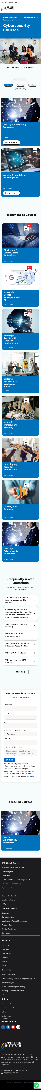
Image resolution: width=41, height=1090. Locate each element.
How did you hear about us (15, 731)
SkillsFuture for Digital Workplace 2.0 (16, 880)
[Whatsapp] (36, 1085)
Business (5, 913)
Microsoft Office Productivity (13, 868)
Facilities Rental (8, 1008)
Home (5, 17)
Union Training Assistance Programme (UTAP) (19, 979)
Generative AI (7, 876)
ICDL (4, 904)
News (4, 966)
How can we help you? (14, 747)
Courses (13, 17)
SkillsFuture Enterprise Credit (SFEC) (15, 987)
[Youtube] (13, 1027)
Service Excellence (9, 929)
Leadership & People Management (14, 921)
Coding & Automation (10, 896)
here (32, 776)
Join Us (4, 962)
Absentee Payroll (8, 983)
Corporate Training (9, 1004)
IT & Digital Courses (27, 17)
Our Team (5, 949)
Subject (7, 739)
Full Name (8, 705)
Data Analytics (7, 872)
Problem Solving (8, 925)
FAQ (3, 995)
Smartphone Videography (11, 884)
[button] (20, 67)
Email (6, 722)
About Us (5, 945)
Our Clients (6, 957)
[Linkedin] (8, 1027)
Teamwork (6, 933)
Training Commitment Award (13, 991)
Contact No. (9, 713)
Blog (4, 1012)
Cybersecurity (7, 888)
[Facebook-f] (3, 1027)
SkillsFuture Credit (9, 975)
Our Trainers (6, 953)
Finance (5, 892)
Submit (9, 760)
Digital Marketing (8, 900)
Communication (8, 917)
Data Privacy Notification (7, 1017)
